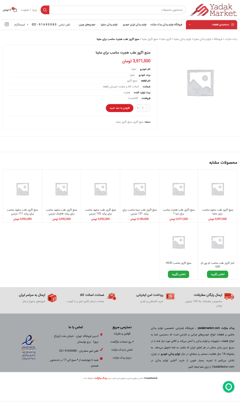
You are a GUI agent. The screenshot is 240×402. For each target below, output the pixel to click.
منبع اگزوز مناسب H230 (178, 263)
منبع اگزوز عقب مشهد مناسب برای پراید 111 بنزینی (22, 212)
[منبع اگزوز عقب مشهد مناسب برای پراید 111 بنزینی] (22, 188)
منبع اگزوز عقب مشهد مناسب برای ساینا (217, 212)
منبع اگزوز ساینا (150, 39)
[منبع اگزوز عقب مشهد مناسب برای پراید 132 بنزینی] (100, 188)
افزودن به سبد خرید (120, 108)
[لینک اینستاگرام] (7, 24)
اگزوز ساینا (166, 39)
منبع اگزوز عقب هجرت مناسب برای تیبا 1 (178, 212)
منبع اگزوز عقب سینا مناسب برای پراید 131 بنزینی (139, 212)
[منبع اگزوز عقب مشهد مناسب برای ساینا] (217, 188)
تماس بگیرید (217, 274)
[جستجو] (45, 10)
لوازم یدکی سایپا (202, 39)
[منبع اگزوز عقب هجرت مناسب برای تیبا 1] (178, 188)
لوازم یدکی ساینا (182, 39)
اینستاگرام (19, 25)
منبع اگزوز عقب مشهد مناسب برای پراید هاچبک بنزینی (61, 212)
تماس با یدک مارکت (122, 350)
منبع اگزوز (138, 122)
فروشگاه (218, 39)
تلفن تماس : (51, 25)
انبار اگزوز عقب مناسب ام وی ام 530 (217, 265)
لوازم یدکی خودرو (170, 354)
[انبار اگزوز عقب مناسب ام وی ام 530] (217, 242)
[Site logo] (213, 10)
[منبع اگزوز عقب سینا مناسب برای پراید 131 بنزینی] (139, 188)
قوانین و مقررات (122, 334)
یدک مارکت (231, 39)
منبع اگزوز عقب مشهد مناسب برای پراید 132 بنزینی (100, 212)
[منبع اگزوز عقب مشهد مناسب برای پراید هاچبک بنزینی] (61, 188)
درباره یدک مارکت (122, 358)
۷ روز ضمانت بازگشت (122, 342)
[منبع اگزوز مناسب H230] (178, 242)
